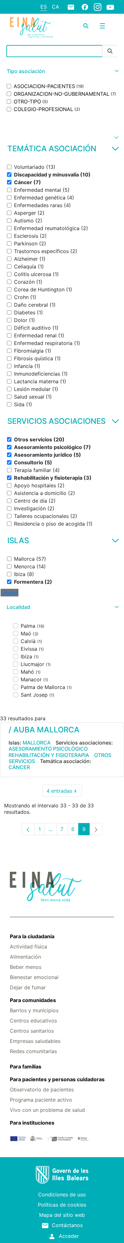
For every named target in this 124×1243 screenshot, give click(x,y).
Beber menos (25, 967)
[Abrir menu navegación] (102, 26)
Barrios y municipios (34, 1010)
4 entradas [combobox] (64, 792)
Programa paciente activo (41, 1100)
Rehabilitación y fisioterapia (49, 755)
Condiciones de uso (62, 1194)
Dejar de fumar (28, 987)
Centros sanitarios (32, 1031)
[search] (85, 26)
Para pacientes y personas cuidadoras (57, 1079)
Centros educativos (33, 1020)
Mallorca (37, 742)
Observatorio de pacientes (42, 1089)
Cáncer (19, 767)
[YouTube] (110, 7)
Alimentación (25, 957)
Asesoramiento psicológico (48, 748)
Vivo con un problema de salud (47, 1110)
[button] (62, 71)
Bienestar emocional (34, 977)
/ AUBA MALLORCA (44, 729)
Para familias (25, 1066)
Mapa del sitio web (62, 1215)
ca (55, 7)
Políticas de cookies (62, 1205)
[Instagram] (97, 7)
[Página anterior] (28, 829)
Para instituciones (32, 1122)
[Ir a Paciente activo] (31, 27)
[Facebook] (85, 7)
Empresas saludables (35, 1041)
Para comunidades (33, 1000)
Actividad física (28, 946)
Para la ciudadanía (32, 936)
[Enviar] (110, 51)
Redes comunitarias (33, 1051)
